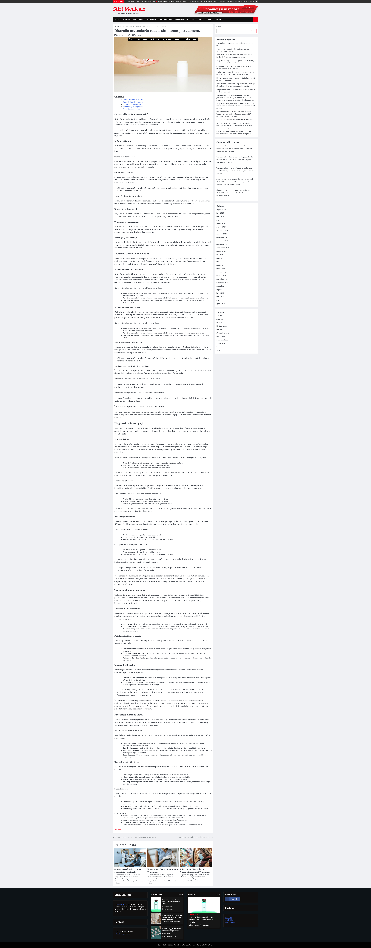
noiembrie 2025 (222, 241)
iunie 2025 (220, 258)
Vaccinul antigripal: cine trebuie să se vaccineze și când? (171, 901)
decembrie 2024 (222, 279)
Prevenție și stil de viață (131, 109)
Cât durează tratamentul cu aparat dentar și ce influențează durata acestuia (249, 2)
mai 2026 (219, 220)
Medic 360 (229, 920)
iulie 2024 (220, 293)
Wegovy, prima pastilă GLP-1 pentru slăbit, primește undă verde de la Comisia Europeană (191, 2)
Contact (218, 19)
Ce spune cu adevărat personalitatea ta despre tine (235, 120)
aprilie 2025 (220, 265)
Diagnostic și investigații (132, 104)
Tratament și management (133, 107)
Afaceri (219, 316)
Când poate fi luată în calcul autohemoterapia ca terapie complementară (172, 917)
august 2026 (221, 210)
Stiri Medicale (129, 9)
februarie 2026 (222, 230)
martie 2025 (221, 269)
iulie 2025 (220, 255)
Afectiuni (126, 19)
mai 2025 (219, 262)
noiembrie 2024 (222, 283)
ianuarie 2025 (221, 276)
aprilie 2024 (220, 304)
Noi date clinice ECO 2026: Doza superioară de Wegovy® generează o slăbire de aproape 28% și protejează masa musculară (234, 114)
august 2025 (221, 251)
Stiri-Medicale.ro (120, 905)
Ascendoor (192, 945)
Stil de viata (151, 19)
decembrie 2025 (222, 237)
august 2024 (221, 290)
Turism (218, 350)
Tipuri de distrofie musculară (133, 102)
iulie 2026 (220, 213)
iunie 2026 (220, 217)
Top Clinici (228, 918)
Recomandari (138, 19)
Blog (209, 19)
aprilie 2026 (220, 223)
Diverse (201, 19)
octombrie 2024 (222, 286)
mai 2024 (219, 300)
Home (117, 19)
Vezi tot (180, 895)
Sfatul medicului (165, 19)
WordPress (209, 945)
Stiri (193, 19)
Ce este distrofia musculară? (133, 100)
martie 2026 (221, 227)
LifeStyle (219, 329)
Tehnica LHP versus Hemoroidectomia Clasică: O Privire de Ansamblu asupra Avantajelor (130, 2)
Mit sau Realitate (181, 19)
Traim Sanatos (230, 922)
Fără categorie (221, 326)
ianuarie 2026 (221, 234)
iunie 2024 (220, 297)
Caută (218, 27)
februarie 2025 (222, 272)
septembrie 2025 (222, 248)
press (165, 936)
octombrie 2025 (222, 244)
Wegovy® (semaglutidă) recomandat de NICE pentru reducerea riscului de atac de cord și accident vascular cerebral (236, 106)
